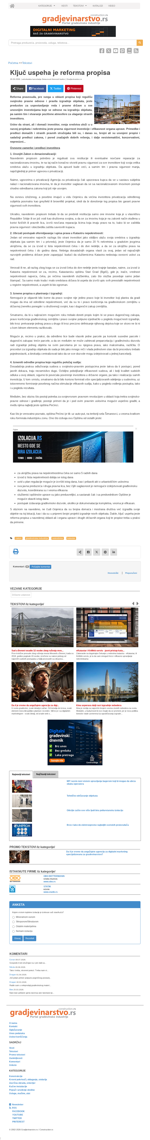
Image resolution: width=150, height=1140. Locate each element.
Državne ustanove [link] (21, 595)
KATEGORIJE (47, 7)
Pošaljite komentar (41, 567)
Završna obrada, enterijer (22, 1083)
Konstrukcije (15, 1076)
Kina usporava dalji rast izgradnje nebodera (98, 705)
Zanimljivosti (15, 1058)
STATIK (47, 886)
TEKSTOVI (80, 7)
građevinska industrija (37, 538)
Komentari (18, 953)
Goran (12, 959)
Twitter (57, 88)
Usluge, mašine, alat (19, 1093)
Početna (13, 62)
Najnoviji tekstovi (21, 774)
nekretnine (57, 538)
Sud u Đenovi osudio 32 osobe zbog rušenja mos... (37, 650)
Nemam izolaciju (24, 931)
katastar (71, 538)
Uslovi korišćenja (18, 1037)
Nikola (12, 967)
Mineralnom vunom (25, 917)
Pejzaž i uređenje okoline (22, 1090)
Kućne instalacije (18, 1086)
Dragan (12, 974)
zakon (19, 538)
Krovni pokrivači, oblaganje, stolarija (28, 1079)
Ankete (13, 1065)
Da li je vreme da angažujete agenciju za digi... (35, 705)
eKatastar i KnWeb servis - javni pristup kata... (100, 650)
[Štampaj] (15, 551)
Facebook (37, 88)
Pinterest (75, 88)
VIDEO (111, 6)
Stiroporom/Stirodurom (27, 921)
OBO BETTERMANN (54, 876)
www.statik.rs (51, 892)
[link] (75, 19)
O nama (13, 1023)
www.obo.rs (50, 881)
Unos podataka (17, 1033)
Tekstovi (27, 62)
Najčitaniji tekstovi (45, 774)
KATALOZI (98, 6)
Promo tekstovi (17, 1054)
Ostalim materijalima (26, 926)
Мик (11, 989)
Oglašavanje (15, 1030)
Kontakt (13, 1026)
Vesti (11, 1048)
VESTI (64, 6)
